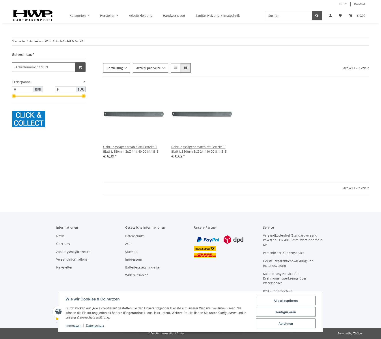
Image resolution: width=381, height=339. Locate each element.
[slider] (14, 96)
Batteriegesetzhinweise (142, 267)
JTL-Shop (358, 333)
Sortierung (115, 68)
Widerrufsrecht (136, 275)
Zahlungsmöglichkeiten (73, 252)
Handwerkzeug (174, 15)
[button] (330, 15)
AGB (128, 244)
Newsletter (64, 267)
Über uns (63, 244)
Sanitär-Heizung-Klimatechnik (218, 15)
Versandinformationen (73, 259)
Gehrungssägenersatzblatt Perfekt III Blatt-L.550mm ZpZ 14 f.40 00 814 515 (131, 149)
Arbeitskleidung (140, 15)
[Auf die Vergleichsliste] (145, 91)
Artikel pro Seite (148, 68)
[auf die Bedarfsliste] (157, 91)
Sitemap (131, 252)
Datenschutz (95, 325)
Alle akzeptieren (286, 300)
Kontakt (359, 4)
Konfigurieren (285, 312)
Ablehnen (285, 323)
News (60, 236)
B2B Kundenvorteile (277, 291)
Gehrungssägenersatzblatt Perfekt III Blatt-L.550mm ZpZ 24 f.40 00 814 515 (199, 149)
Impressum (73, 325)
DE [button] (341, 4)
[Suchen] (317, 15)
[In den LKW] (80, 67)
